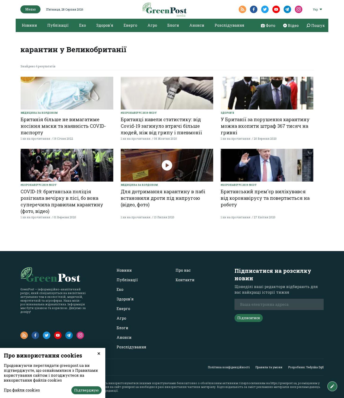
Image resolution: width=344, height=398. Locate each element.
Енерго (130, 25)
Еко (82, 25)
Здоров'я (104, 25)
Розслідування (229, 25)
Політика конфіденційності (229, 367)
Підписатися (248, 318)
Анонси (196, 25)
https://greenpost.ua (284, 383)
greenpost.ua (130, 387)
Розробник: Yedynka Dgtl (306, 367)
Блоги (173, 25)
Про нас (183, 270)
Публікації (58, 25)
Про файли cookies (22, 389)
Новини (29, 25)
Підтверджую (86, 390)
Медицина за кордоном (39, 112)
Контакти (185, 279)
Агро (152, 25)
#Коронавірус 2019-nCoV (139, 112)
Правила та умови (268, 367)
